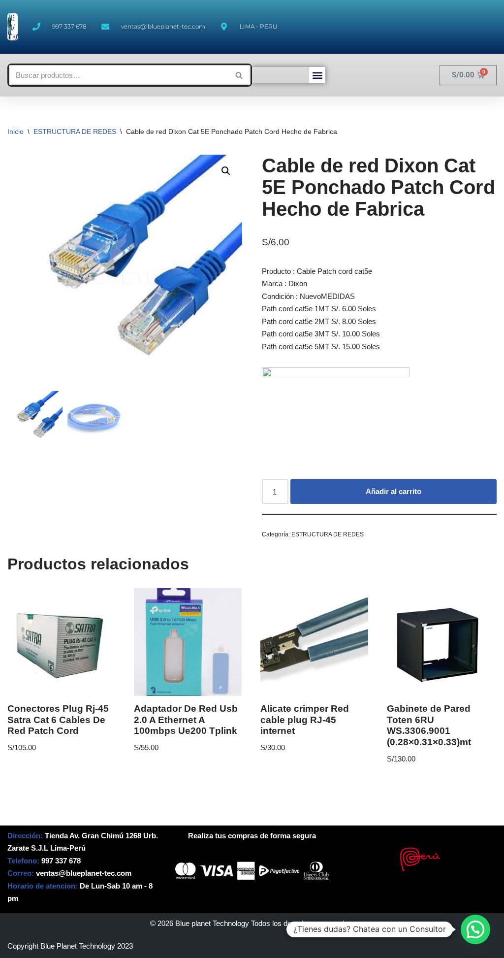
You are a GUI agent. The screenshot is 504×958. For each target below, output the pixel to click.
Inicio (15, 131)
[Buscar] (239, 75)
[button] (317, 75)
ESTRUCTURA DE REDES (74, 131)
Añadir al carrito (393, 491)
